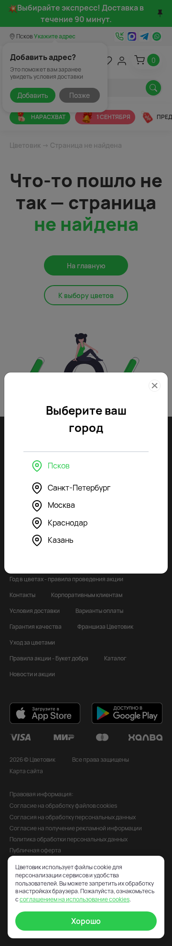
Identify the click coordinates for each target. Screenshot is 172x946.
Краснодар (67, 522)
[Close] (155, 386)
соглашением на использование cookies (74, 899)
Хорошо (86, 921)
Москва (61, 505)
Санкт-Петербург (79, 487)
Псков (59, 465)
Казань (61, 540)
